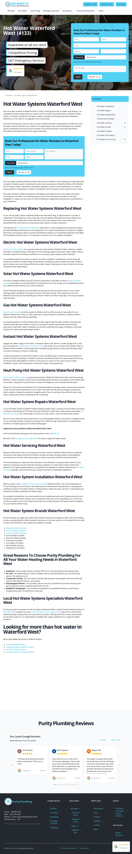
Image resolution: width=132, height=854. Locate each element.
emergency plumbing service (27, 438)
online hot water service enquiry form (45, 612)
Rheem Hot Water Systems (16, 528)
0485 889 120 (54, 433)
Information (98, 808)
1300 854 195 (16, 812)
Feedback (97, 821)
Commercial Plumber (85, 11)
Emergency (67, 11)
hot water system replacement (28, 228)
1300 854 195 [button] (105, 4)
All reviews (102, 740)
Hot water (22, 11)
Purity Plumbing (14, 848)
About (96, 829)
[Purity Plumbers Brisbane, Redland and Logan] (17, 4)
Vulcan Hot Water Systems (16, 533)
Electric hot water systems (13, 249)
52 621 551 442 (15, 814)
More (101, 11)
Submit (78, 77)
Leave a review (115, 740)
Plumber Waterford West (15, 644)
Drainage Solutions (51, 11)
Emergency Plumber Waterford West (20, 652)
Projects (97, 817)
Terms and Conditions (68, 848)
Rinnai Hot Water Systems (16, 530)
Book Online (121, 4)
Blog (95, 813)
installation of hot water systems (32, 484)
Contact (97, 825)
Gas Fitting (35, 11)
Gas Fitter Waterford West (16, 649)
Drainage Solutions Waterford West (20, 647)
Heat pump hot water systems (15, 377)
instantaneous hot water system (31, 346)
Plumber (11, 11)
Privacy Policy (84, 848)
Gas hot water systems (12, 312)
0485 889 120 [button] (89, 4)
